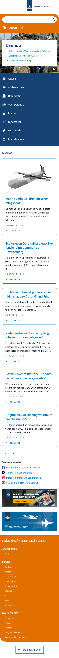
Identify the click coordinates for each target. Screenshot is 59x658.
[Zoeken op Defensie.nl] (53, 19)
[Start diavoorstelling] (54, 69)
